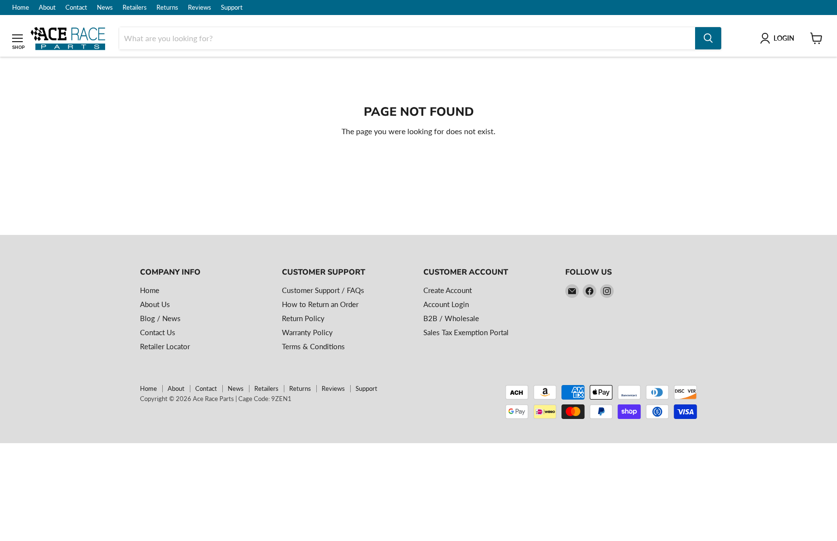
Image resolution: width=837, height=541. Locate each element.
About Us (155, 304)
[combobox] (407, 38)
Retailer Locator (165, 346)
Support (232, 7)
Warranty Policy (307, 332)
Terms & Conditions (313, 346)
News (105, 7)
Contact (76, 7)
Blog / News (160, 318)
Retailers (135, 7)
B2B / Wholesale (451, 318)
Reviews (199, 7)
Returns (167, 7)
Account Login (446, 304)
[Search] (708, 38)
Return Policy (303, 318)
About (47, 7)
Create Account (447, 290)
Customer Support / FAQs (323, 290)
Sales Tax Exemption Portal (466, 332)
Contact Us (157, 332)
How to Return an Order (320, 304)
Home (20, 7)
